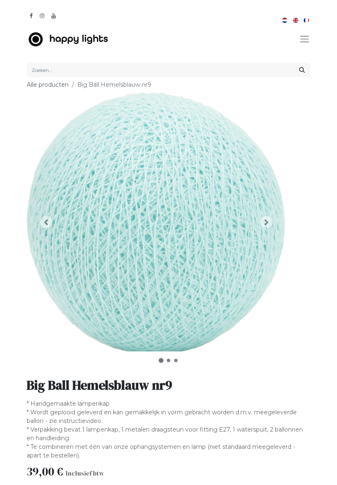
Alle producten (48, 84)
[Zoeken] (302, 70)
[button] (46, 222)
